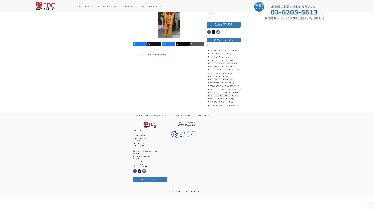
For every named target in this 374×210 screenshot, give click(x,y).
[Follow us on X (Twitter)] (213, 32)
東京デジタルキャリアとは (86, 6)
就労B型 (224, 76)
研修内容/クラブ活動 (154, 6)
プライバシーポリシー (141, 115)
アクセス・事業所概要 (126, 6)
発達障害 (225, 95)
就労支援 (228, 79)
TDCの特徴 (101, 6)
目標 (235, 95)
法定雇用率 (226, 92)
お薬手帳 (213, 57)
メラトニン (235, 70)
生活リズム (214, 95)
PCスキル (221, 54)
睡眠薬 (212, 99)
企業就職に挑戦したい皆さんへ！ (161, 115)
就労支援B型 (214, 83)
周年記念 (213, 76)
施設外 (236, 89)
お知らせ (210, 13)
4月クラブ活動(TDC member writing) (153, 55)
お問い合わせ (140, 6)
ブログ (210, 17)
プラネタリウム (228, 66)
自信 (233, 102)
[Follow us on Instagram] (218, 32)
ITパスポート (225, 50)
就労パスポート (215, 79)
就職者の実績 (112, 6)
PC (211, 54)
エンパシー (214, 60)
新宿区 (226, 89)
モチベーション (215, 73)
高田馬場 (234, 105)
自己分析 (213, 105)
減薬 (236, 92)
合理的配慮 (229, 73)
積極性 (231, 99)
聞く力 (223, 102)
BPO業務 (213, 50)
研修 (222, 99)
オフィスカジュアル (228, 60)
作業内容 (188, 115)
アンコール (225, 57)
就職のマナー (214, 89)
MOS (237, 50)
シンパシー (233, 63)
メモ (224, 70)
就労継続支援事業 (233, 86)
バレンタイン (214, 66)
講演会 (223, 105)
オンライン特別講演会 (217, 63)
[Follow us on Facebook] (209, 32)
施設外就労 (214, 92)
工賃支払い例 (178, 115)
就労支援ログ (229, 83)
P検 (231, 54)
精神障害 (213, 102)
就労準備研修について (200, 115)
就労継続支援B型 (216, 86)
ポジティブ (214, 70)
